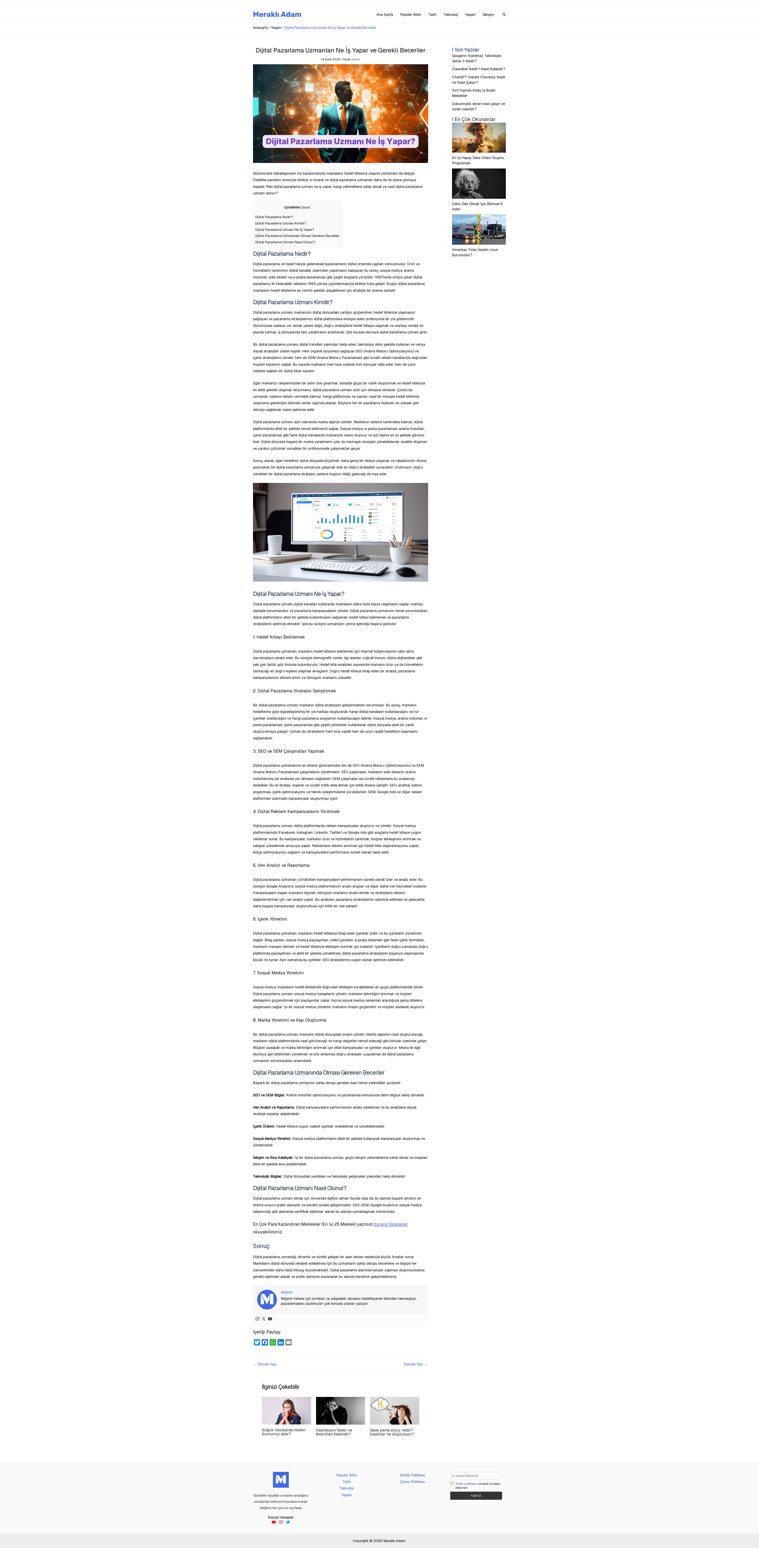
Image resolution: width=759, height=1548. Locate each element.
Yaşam (276, 28)
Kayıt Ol (476, 1495)
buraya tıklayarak (391, 1224)
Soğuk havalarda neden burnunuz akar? (283, 1431)
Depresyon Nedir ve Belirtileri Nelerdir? (334, 1432)
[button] (504, 14)
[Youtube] (270, 1319)
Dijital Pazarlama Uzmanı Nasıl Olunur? (285, 242)
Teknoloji (346, 1488)
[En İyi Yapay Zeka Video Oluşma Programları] (479, 138)
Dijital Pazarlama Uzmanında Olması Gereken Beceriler (297, 236)
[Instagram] (257, 1319)
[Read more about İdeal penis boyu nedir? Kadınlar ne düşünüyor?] (394, 1410)
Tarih (347, 1481)
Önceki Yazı (265, 1364)
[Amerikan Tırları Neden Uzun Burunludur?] (479, 229)
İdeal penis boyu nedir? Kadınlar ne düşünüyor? (392, 1432)
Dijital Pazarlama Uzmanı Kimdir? (280, 223)
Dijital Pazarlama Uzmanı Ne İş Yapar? (284, 229)
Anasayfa (260, 28)
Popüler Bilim (346, 1475)
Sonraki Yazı (416, 1364)
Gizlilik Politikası (412, 1475)
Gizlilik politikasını (466, 1484)
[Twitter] (263, 1319)
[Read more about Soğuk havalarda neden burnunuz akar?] (286, 1410)
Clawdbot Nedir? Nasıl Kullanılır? (478, 69)
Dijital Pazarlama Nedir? (274, 217)
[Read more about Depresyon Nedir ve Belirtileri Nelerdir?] (340, 1410)
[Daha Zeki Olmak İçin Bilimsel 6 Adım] (479, 183)
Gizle (305, 207)
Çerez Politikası (412, 1481)
